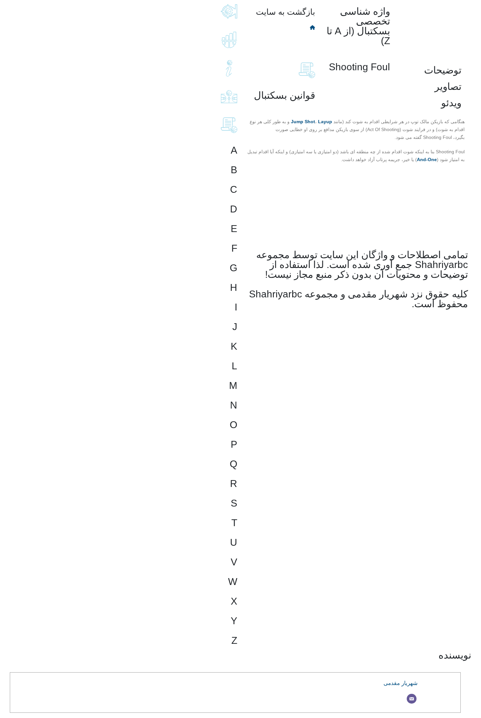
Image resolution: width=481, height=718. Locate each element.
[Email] (412, 699)
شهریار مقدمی (400, 683)
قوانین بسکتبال (284, 95)
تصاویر (448, 86)
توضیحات (442, 70)
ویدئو (451, 102)
